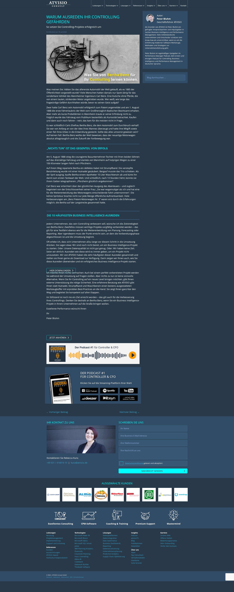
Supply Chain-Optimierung (114, 556)
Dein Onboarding (167, 543)
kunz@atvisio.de (79, 462)
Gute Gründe (136, 563)
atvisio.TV (135, 538)
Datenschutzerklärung (134, 463)
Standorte (135, 560)
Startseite (49, 577)
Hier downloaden (60, 270)
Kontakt (183, 6)
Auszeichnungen (53, 552)
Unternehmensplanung (112, 551)
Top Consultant (137, 555)
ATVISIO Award (52, 555)
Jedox (77, 546)
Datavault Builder (82, 564)
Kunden (49, 550)
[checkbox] (153, 463)
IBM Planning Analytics (84, 548)
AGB (71, 577)
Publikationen (136, 543)
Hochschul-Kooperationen (57, 558)
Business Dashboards (112, 543)
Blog (133, 541)
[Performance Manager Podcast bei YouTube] (129, 390)
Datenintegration (110, 538)
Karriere (173, 6)
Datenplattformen (110, 535)
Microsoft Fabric (81, 541)
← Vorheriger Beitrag (57, 412)
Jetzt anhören (58, 337)
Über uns (161, 6)
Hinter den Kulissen (168, 546)
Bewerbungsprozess (168, 541)
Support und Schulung (55, 543)
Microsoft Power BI (82, 535)
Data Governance (110, 541)
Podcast (134, 535)
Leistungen (97, 6)
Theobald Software (82, 567)
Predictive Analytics (111, 554)
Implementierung (53, 541)
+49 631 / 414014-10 (57, 462)
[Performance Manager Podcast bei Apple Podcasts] (89, 390)
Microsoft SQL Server (83, 543)
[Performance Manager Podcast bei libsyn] (109, 398)
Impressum (56, 577)
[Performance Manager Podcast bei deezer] (89, 398)
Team (133, 552)
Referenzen (138, 6)
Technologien (111, 6)
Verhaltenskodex (138, 558)
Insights (150, 6)
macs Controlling (81, 556)
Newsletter (135, 546)
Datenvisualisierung (111, 548)
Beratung (50, 535)
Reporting (107, 546)
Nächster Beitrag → (130, 412)
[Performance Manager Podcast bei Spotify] (109, 390)
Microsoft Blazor (81, 538)
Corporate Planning (82, 554)
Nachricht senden (152, 470)
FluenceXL (79, 551)
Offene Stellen (166, 538)
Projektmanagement (54, 538)
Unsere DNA (165, 535)
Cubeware (79, 562)
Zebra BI (78, 559)
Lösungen (125, 6)
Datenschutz (65, 577)
